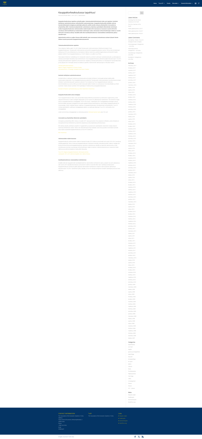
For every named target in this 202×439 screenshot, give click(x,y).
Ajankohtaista (82, 15)
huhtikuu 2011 (131, 245)
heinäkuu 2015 (132, 124)
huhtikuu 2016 (131, 102)
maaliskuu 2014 (132, 163)
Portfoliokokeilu (132, 371)
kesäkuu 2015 (131, 126)
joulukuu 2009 (131, 284)
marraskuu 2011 (132, 231)
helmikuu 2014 (132, 165)
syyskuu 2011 (131, 236)
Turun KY (161, 3)
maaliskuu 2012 (132, 221)
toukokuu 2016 (132, 99)
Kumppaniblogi (131, 359)
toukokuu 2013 (132, 187)
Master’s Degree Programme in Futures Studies (70, 67)
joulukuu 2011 (131, 228)
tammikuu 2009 (132, 311)
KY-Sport (130, 361)
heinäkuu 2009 (132, 296)
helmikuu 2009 (132, 309)
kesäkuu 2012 (131, 214)
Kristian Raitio (67, 15)
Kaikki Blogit (131, 354)
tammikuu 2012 (132, 226)
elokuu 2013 (131, 180)
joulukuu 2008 (131, 313)
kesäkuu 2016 (131, 97)
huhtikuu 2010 (131, 275)
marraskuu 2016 (132, 85)
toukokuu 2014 (132, 158)
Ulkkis (129, 378)
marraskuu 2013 (132, 172)
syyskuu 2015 (131, 119)
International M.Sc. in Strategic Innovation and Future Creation (73, 69)
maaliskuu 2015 (132, 133)
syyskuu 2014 (131, 148)
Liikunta (130, 366)
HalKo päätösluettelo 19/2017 (135, 31)
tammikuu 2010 (132, 282)
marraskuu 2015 (132, 114)
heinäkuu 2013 (132, 182)
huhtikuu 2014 (131, 160)
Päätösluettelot (132, 373)
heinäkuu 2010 (132, 267)
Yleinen (130, 383)
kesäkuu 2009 (131, 299)
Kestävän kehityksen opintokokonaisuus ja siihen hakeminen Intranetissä (76, 89)
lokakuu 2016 (131, 87)
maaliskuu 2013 (132, 192)
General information (186, 3)
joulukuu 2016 (131, 82)
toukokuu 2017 (132, 70)
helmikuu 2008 (132, 333)
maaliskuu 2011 (132, 248)
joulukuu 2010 (131, 255)
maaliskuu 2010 (132, 277)
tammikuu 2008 (132, 335)
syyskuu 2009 (131, 292)
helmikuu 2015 (132, 136)
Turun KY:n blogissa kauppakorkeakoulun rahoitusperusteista (73, 152)
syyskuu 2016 (131, 90)
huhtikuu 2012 (131, 219)
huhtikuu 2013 (131, 189)
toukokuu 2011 (132, 243)
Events (168, 3)
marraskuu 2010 (132, 258)
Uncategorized (131, 381)
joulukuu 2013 (131, 170)
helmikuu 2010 (132, 279)
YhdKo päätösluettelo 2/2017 (135, 28)
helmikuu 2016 (132, 107)
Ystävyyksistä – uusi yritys (134, 50)
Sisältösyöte (131, 397)
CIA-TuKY (130, 347)
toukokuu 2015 (132, 129)
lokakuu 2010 (131, 260)
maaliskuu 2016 (132, 104)
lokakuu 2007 (131, 338)
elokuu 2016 (131, 92)
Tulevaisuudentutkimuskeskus (65, 65)
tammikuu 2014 (132, 167)
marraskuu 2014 (132, 143)
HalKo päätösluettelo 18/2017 (135, 33)
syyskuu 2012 (131, 206)
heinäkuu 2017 (132, 68)
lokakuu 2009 (131, 289)
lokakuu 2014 (131, 146)
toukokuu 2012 (132, 216)
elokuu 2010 (131, 265)
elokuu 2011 (131, 238)
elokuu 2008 (131, 323)
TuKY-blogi (130, 376)
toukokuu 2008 (132, 326)
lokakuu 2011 (131, 233)
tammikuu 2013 (132, 197)
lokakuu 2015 (131, 116)
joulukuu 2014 (131, 141)
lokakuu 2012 (131, 204)
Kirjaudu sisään (132, 395)
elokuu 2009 (131, 294)
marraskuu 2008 (132, 316)
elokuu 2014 (131, 150)
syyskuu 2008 (131, 321)
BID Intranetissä (62, 132)
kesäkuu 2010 (131, 270)
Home (155, 3)
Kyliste (129, 364)
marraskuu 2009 (132, 287)
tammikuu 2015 (132, 138)
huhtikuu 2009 (131, 304)
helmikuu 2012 (132, 223)
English (130, 349)
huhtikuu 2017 (131, 73)
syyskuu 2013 (131, 177)
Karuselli (130, 356)
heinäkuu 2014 (132, 153)
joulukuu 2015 (131, 112)
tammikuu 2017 (132, 80)
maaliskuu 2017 (132, 75)
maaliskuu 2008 (132, 330)
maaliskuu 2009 (132, 306)
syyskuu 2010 (131, 262)
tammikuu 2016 (132, 109)
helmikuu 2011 (132, 250)
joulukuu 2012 (131, 199)
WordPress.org (131, 402)
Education (175, 3)
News (129, 369)
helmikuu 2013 (132, 194)
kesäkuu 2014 (131, 155)
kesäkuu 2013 (131, 185)
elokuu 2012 (131, 209)
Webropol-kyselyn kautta (95, 112)
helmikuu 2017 (132, 77)
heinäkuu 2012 (132, 211)
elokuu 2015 (131, 121)
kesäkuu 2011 (131, 240)
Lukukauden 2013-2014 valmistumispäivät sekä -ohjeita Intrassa (74, 154)
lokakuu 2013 (131, 175)
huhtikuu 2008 (131, 328)
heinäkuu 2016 (132, 94)
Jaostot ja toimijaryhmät (134, 352)
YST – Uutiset (131, 388)
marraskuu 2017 (132, 65)
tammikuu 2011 (132, 253)
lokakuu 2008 (131, 318)
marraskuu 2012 (132, 202)
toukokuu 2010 (132, 272)
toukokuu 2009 (132, 301)
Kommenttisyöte (132, 399)
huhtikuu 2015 (131, 131)
